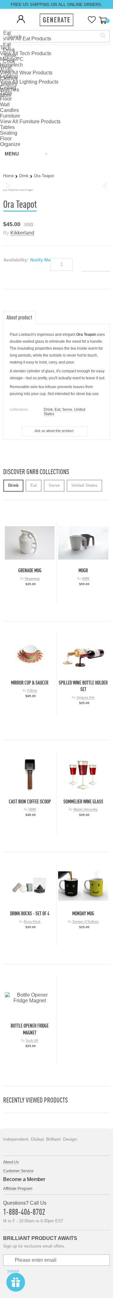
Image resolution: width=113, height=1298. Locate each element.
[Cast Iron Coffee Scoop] (30, 774)
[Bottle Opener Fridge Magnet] (30, 998)
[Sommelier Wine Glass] (83, 774)
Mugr (83, 570)
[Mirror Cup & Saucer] (30, 655)
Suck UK (32, 1040)
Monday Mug (83, 914)
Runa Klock (32, 921)
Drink (24, 175)
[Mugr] (83, 542)
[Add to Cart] (30, 596)
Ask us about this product (54, 431)
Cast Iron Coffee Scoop (30, 802)
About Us (11, 1162)
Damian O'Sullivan (86, 921)
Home (8, 175)
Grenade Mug (29, 570)
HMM (85, 578)
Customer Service (18, 1171)
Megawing (32, 578)
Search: (102, 35)
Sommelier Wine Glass (83, 802)
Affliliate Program (17, 1188)
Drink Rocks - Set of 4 (29, 914)
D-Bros (32, 690)
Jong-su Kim (85, 697)
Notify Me (40, 259)
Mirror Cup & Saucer (29, 683)
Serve (67, 409)
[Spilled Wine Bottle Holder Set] (83, 655)
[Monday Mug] (83, 885)
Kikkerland (22, 233)
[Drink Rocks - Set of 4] (30, 885)
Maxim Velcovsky (85, 809)
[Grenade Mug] (30, 542)
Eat (57, 409)
